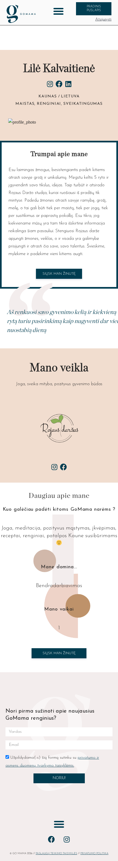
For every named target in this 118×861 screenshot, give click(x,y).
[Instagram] (67, 839)
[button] (58, 11)
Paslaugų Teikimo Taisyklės (56, 853)
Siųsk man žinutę (59, 653)
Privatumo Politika (94, 853)
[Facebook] (51, 839)
